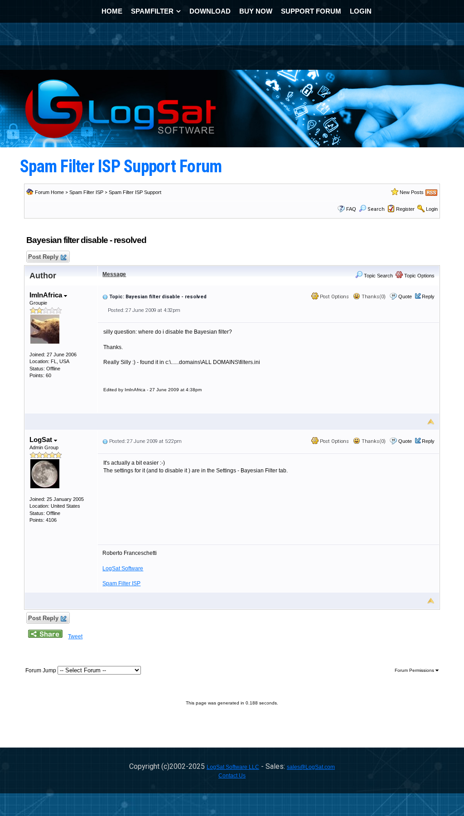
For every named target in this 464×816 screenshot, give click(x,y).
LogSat (41, 439)
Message (114, 274)
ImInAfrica (46, 295)
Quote (405, 296)
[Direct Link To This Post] (105, 296)
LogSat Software (122, 568)
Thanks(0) (373, 297)
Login (432, 209)
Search (376, 209)
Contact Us (232, 775)
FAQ (351, 209)
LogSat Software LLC (233, 767)
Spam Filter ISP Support (135, 192)
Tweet (75, 636)
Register (405, 209)
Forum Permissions (415, 670)
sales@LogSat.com (311, 767)
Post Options (334, 297)
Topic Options (419, 275)
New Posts (412, 192)
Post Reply (43, 256)
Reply (428, 296)
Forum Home (49, 192)
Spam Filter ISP (86, 192)
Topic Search (377, 275)
